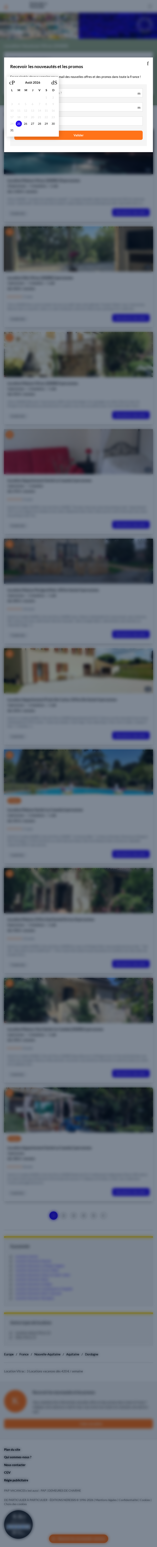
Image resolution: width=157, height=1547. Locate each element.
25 (18, 123)
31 (11, 130)
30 (53, 123)
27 (32, 123)
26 (25, 123)
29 (46, 123)
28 (39, 123)
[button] (148, 63)
